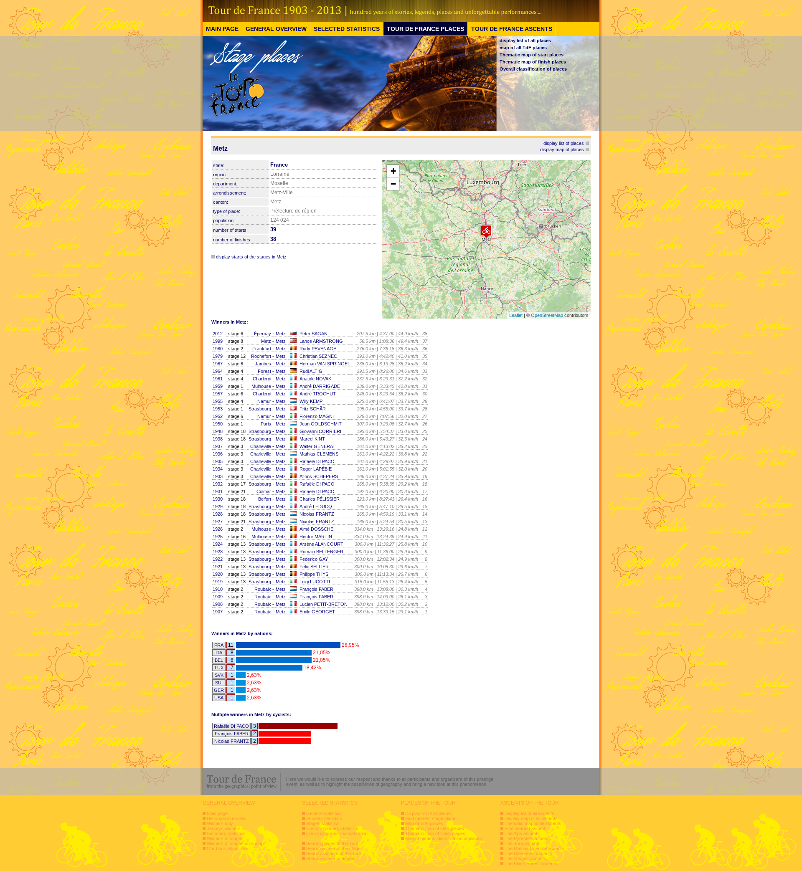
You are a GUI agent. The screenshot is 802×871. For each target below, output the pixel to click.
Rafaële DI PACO (317, 461)
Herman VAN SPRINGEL (324, 363)
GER (219, 690)
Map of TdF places (424, 823)
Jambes (263, 363)
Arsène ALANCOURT (321, 544)
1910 (218, 589)
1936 (218, 453)
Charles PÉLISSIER (319, 498)
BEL (219, 660)
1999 (218, 341)
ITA (219, 652)
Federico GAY (313, 559)
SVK (219, 675)
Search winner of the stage (333, 848)
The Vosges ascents (525, 858)
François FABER (316, 589)
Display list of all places (428, 813)
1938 (218, 438)
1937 (218, 446)
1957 (218, 393)
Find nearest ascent (525, 828)
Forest (264, 371)
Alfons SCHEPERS (318, 476)
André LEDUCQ (315, 506)
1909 (218, 596)
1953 (218, 408)
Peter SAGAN (313, 333)
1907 (218, 611)
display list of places (563, 143)
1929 (218, 506)
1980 (218, 348)
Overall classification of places (533, 68)
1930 (218, 498)
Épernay (262, 333)
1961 (218, 378)
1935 (218, 461)
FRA (218, 645)
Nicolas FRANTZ (316, 514)
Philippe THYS (313, 574)
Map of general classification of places (443, 838)
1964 (218, 371)
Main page (217, 813)
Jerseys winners (224, 828)
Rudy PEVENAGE (317, 348)
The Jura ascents (523, 843)
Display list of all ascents (529, 813)
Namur (264, 401)
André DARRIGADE (319, 386)
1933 (218, 476)
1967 (218, 363)
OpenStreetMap (547, 315)
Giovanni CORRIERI (320, 431)
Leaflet (516, 315)
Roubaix (262, 589)
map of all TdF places (523, 47)
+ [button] (393, 171)
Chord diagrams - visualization (337, 833)
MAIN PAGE (222, 28)
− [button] (393, 184)
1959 (218, 386)
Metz (281, 333)
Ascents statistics (324, 818)
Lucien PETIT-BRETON (323, 604)
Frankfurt (261, 348)
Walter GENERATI (318, 446)
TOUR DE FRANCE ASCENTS (511, 28)
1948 (218, 431)
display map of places (562, 149)
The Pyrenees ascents (528, 838)
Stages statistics (323, 823)
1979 (218, 356)
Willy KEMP (310, 401)
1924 (218, 544)
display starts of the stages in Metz (251, 256)
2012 (218, 333)
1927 (218, 521)
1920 (218, 574)
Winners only (220, 823)
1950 (218, 423)
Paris (266, 423)
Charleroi (262, 378)
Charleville (260, 446)
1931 (218, 491)
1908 (218, 604)
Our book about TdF (227, 848)
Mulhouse (261, 386)
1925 (218, 536)
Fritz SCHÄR (312, 408)
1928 (218, 514)
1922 (218, 559)
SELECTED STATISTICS (347, 28)
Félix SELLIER (314, 566)
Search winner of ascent (330, 858)
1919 (218, 581)
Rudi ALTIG (310, 371)
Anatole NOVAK (315, 378)
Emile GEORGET (317, 611)
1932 (218, 483)
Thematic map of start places (531, 54)
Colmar (263, 491)
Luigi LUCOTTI (314, 581)
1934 (218, 468)
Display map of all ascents (531, 818)
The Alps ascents (522, 833)
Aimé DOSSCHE (316, 529)
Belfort (264, 498)
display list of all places (525, 40)
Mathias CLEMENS (318, 453)
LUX (219, 667)
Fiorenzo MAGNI (316, 416)
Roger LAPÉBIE (315, 468)
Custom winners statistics (332, 828)
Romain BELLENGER (321, 551)
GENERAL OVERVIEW (276, 28)
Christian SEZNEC (318, 356)
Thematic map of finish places (533, 61)
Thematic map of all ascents (533, 823)
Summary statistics (226, 833)
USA (218, 697)
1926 (218, 529)
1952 (218, 416)
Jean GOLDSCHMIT (320, 423)
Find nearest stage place (430, 818)
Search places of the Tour (332, 843)
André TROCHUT (317, 393)
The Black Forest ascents (531, 863)
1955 (218, 401)
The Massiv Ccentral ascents (534, 848)
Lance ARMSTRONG (321, 341)
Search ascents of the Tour (333, 853)
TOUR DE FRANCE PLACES (425, 28)
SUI (219, 682)
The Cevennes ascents (528, 853)
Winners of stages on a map (235, 843)
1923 (218, 551)
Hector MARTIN (315, 536)
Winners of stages (225, 838)
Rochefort (261, 356)
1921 (218, 566)
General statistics (324, 813)
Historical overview (226, 818)
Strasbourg (260, 408)
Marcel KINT (312, 438)
